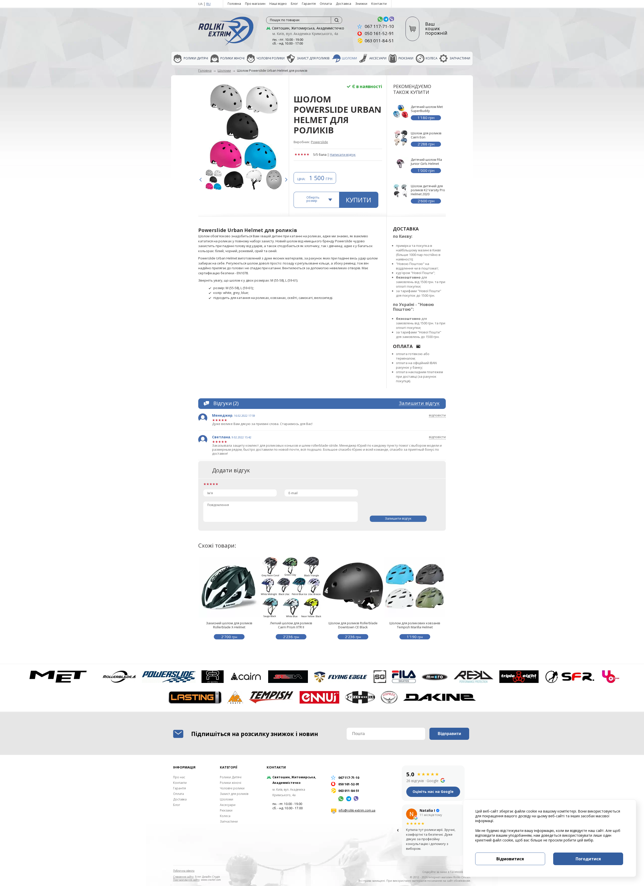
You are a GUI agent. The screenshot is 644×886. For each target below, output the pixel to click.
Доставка (343, 3)
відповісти (437, 415)
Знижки (361, 3)
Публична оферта (183, 870)
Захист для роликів (313, 58)
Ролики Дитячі (196, 58)
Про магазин (255, 3)
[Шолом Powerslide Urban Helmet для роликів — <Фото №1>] (243, 127)
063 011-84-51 (379, 41)
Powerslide (319, 142)
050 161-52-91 (379, 33)
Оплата (326, 3)
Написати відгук (343, 154)
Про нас (179, 777)
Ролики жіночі (232, 58)
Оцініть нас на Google (433, 791)
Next (287, 179)
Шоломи (349, 58)
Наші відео (278, 3)
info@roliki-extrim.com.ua (357, 810)
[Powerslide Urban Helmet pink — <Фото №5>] (214, 180)
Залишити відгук (419, 403)
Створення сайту (183, 876)
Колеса (431, 58)
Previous (201, 179)
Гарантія (309, 3)
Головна (234, 3)
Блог (294, 3)
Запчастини (460, 58)
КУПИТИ (358, 200)
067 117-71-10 (379, 26)
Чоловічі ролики (271, 58)
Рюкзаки (405, 58)
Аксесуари (377, 58)
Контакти (379, 3)
